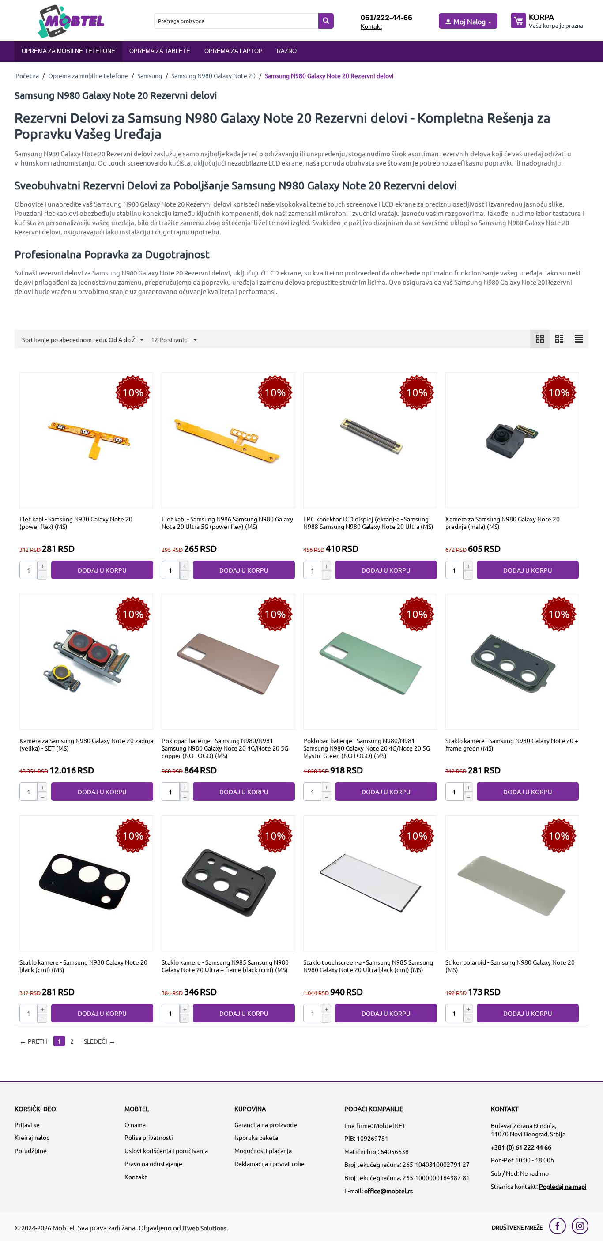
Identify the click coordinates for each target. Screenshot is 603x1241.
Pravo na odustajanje (153, 1163)
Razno (287, 51)
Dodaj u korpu (102, 570)
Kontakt (371, 26)
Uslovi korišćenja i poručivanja (166, 1150)
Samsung (149, 75)
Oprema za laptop (233, 51)
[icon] (540, 339)
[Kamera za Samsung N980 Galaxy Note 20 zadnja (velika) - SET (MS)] (86, 661)
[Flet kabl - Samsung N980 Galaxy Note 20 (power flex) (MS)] (86, 439)
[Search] (326, 21)
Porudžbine (31, 1150)
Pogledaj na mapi (563, 1186)
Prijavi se (27, 1124)
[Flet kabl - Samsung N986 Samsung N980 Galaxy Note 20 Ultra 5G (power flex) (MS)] (228, 439)
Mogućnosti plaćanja (263, 1150)
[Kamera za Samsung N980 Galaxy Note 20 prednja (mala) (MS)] (512, 439)
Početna (27, 75)
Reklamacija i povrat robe (269, 1163)
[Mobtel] (70, 20)
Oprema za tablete (159, 51)
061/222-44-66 (386, 17)
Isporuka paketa (256, 1137)
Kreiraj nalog (32, 1137)
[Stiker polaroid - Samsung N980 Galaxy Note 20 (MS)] (512, 882)
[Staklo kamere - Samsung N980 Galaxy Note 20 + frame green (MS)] (512, 661)
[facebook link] (559, 1226)
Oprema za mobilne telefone (68, 51)
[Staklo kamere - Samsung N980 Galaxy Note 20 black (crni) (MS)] (86, 882)
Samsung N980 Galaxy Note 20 (213, 75)
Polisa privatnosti (148, 1137)
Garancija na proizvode (265, 1124)
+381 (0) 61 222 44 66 (521, 1147)
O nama (135, 1124)
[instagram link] (580, 1226)
